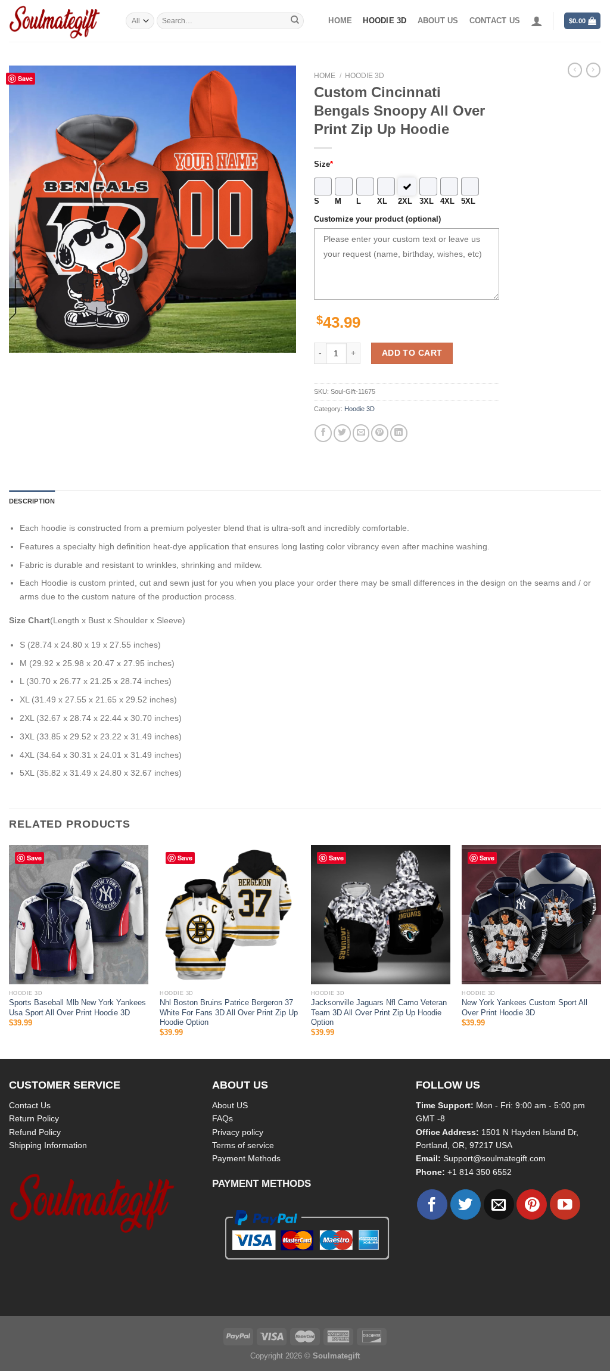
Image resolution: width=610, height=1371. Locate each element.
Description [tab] (32, 501)
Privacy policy (237, 1132)
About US (230, 1105)
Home (340, 21)
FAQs (222, 1118)
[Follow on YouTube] (565, 1204)
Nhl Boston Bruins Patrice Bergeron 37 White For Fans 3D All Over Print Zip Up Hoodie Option (229, 1013)
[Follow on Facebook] (432, 1204)
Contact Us (30, 1105)
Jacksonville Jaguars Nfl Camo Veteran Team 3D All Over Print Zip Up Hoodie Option (379, 1013)
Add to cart (412, 352)
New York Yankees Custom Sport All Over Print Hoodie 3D (524, 1007)
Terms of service (243, 1145)
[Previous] (9, 951)
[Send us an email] (499, 1204)
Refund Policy (35, 1132)
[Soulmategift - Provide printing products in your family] (58, 21)
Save (25, 78)
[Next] (600, 951)
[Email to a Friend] (361, 433)
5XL (468, 201)
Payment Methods (246, 1158)
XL (382, 201)
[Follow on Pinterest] (531, 1204)
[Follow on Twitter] (465, 1204)
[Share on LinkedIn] (398, 433)
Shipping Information (48, 1145)
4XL (447, 201)
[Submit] (295, 21)
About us (438, 21)
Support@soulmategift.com (494, 1158)
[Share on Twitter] (342, 433)
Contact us (495, 21)
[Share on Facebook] (323, 433)
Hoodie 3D (384, 21)
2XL (405, 201)
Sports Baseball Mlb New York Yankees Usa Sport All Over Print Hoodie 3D (77, 1007)
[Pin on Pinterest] (379, 433)
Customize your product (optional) (377, 219)
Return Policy (34, 1118)
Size (323, 164)
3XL (426, 201)
